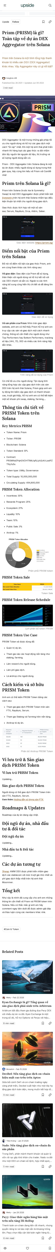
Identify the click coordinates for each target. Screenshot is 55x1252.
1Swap (5, 871)
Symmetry (7, 197)
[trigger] (50, 5)
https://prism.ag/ (44, 242)
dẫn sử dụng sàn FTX (28, 799)
